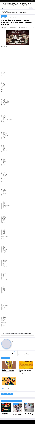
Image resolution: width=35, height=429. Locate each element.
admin (3, 17)
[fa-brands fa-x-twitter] (32, 0)
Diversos (18, 403)
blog (30, 329)
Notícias (3, 403)
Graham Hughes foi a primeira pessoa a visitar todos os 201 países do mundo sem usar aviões (18, 333)
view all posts (14, 345)
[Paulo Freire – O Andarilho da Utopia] (9, 364)
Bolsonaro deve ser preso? (6, 386)
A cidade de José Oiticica (12, 353)
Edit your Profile (25, 343)
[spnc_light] (32, 8)
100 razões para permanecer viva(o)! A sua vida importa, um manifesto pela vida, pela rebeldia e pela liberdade (29, 414)
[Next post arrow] (33, 353)
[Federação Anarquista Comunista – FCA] (26, 364)
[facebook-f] (31, 0)
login (8, 395)
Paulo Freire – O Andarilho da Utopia (8, 370)
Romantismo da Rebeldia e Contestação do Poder (5, 414)
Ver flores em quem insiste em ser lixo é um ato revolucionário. (17, 414)
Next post (19, 351)
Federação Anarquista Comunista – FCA (25, 371)
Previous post (15, 351)
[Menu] (3, 8)
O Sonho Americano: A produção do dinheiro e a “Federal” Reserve (24, 354)
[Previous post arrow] (1, 353)
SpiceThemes (19, 423)
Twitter (25, 329)
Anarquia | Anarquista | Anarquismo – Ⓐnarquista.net (17, 3)
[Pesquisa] (30, 8)
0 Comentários (14, 17)
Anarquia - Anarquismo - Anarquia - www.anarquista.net (17, 422)
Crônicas (15, 403)
